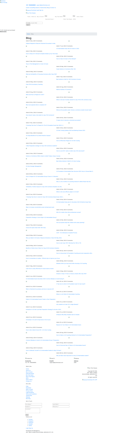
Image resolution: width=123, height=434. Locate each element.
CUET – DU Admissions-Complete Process (66, 232)
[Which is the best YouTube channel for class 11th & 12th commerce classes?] (26, 97)
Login (37, 10)
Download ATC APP (92, 379)
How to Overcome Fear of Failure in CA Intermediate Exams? (71, 345)
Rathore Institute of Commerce (63, 89)
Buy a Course (29, 372)
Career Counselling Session (32, 7)
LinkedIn (31, 424)
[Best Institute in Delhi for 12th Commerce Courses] (26, 76)
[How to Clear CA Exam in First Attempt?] (26, 56)
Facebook (31, 422)
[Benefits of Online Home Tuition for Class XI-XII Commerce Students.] (69, 245)
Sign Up (41, 10)
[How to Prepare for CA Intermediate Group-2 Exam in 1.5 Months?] (69, 174)
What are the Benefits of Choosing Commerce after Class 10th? (41, 74)
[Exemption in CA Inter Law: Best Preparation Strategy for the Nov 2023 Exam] (69, 307)
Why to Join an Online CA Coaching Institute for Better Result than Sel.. (73, 181)
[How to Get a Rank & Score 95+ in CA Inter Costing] (69, 327)
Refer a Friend (29, 389)
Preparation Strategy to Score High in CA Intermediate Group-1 (41, 217)
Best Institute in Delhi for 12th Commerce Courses (68, 79)
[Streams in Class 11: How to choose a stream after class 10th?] (26, 271)
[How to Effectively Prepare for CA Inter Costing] (26, 138)
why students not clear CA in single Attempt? (67, 304)
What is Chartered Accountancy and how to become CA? (40, 289)
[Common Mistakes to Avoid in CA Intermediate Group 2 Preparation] (69, 337)
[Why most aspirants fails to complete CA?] (69, 102)
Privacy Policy (29, 391)
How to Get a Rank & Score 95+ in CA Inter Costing (38, 330)
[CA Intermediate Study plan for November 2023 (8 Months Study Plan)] (26, 199)
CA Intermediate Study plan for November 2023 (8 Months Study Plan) (73, 202)
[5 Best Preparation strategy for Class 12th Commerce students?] (69, 143)
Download (33, 10)
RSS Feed (28, 398)
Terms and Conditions (31, 394)
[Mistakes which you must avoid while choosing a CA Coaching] (26, 261)
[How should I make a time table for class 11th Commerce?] (69, 112)
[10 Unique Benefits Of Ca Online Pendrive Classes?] (69, 133)
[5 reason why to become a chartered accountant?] (26, 117)
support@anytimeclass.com (43, 5)
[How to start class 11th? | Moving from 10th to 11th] (26, 240)
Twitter (30, 425)
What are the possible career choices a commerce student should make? (74, 110)
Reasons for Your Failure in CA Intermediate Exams (68, 324)
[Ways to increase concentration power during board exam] (69, 204)
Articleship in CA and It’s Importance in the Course (38, 319)
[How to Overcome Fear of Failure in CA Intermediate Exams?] (26, 342)
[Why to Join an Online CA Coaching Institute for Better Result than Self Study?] (26, 179)
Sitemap (28, 397)
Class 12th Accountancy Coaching (34, 84)
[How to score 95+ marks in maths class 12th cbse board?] (26, 148)
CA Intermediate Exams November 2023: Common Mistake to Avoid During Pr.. (45, 278)
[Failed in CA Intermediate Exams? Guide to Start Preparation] (69, 296)
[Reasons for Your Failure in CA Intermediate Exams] (26, 322)
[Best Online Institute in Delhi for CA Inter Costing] (26, 158)
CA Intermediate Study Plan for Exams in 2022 (67, 48)
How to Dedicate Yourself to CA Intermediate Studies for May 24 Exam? (43, 350)
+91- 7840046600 (31, 5)
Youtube (31, 419)
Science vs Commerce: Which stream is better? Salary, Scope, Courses (43, 156)
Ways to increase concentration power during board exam (40, 207)
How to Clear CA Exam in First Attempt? (66, 58)
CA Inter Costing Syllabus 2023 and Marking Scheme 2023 (70, 130)
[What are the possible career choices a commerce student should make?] (26, 107)
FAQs (27, 386)
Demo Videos (80, 16)
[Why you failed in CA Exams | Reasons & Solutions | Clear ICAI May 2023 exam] (69, 235)
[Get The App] (3, 2)
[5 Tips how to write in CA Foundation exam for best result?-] (26, 281)
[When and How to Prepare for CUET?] (69, 92)
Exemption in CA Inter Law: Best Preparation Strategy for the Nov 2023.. (43, 309)
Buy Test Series (58, 16)
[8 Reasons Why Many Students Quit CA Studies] (26, 312)
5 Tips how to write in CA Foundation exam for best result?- (71, 284)
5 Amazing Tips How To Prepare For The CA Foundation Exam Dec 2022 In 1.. (45, 125)
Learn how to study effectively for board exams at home (39, 268)
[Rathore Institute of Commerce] (26, 87)
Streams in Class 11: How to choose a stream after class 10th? (71, 273)
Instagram (31, 421)
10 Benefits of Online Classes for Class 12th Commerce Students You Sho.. (44, 186)
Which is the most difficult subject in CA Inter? (67, 191)
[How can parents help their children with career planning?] (26, 220)
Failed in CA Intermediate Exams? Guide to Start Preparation (40, 299)
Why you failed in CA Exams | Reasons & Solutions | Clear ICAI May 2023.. (44, 237)
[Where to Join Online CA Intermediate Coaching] (26, 291)
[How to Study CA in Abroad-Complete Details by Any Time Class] (69, 51)
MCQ (74, 19)
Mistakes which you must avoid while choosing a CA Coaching (71, 263)
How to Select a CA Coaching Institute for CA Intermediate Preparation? (74, 335)
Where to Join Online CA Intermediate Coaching (68, 294)
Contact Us (53, 7)
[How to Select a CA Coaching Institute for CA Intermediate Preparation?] (26, 332)
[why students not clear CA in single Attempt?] (26, 301)
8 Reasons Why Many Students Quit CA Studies (67, 314)
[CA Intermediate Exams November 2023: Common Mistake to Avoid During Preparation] (69, 276)
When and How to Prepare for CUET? (35, 94)
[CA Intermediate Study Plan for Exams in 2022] (26, 46)
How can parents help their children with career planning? (70, 222)
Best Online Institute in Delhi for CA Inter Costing (68, 161)
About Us (33, 16)
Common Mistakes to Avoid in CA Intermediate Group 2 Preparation (42, 340)
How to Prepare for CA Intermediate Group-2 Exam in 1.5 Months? (42, 176)
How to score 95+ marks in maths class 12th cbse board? (70, 151)
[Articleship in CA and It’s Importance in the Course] (69, 317)
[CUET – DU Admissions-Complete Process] (26, 230)
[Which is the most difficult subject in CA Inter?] (26, 189)
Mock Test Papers (67, 19)
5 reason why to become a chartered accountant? (68, 120)
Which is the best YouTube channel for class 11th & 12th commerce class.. (74, 99)
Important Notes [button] (49, 19)
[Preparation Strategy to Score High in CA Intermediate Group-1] (69, 214)
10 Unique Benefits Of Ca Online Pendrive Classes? (38, 135)
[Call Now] (2, 0)
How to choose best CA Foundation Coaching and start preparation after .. (74, 253)
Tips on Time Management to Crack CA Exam (37, 64)
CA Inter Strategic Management (33, 166)
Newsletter (28, 387)
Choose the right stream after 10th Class (36, 227)
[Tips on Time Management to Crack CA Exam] (69, 61)
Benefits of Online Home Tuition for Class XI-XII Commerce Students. (42, 248)
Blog (48, 7)
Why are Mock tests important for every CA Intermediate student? (72, 355)
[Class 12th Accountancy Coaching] (69, 81)
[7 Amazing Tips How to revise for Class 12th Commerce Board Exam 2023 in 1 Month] (69, 194)
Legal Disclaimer (30, 392)
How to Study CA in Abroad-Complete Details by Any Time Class (42, 53)
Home (28, 16)
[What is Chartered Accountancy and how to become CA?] (69, 286)
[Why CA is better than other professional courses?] (26, 209)
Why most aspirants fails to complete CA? (36, 104)
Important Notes (30, 373)
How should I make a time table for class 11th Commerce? (40, 115)
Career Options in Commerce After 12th (66, 69)
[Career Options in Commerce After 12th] (26, 66)
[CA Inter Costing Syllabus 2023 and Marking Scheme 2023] (26, 127)
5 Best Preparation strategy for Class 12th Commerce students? (41, 145)
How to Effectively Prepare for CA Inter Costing (68, 140)
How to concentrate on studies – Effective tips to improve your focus (43, 258)
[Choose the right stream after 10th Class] (69, 225)
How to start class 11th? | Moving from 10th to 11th (68, 243)
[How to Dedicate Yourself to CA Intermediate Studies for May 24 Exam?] (69, 347)
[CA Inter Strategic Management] (69, 163)
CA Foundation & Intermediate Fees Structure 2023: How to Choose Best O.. (74, 171)
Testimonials (43, 7)
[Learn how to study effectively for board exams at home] (69, 266)
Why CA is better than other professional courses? (68, 212)
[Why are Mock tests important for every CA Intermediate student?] (26, 353)
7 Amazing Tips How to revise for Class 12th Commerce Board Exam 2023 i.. (44, 197)
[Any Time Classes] (31, 12)
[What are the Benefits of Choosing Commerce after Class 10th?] (69, 71)
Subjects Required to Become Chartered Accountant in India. (40, 43)
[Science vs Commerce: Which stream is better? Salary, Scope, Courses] (69, 153)
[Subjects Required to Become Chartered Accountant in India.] (69, 41)
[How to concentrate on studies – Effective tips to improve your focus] (69, 255)
